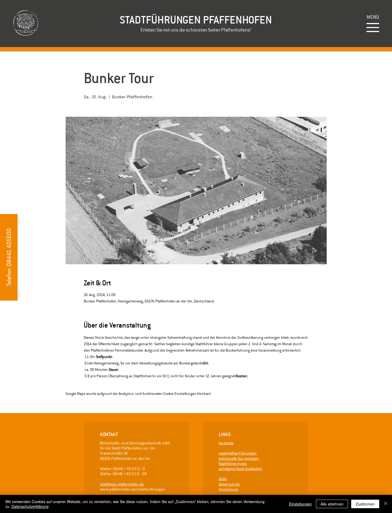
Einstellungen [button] (300, 504)
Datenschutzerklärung (30, 506)
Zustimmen (365, 504)
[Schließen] (385, 504)
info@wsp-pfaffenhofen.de (122, 484)
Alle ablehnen (332, 504)
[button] (373, 17)
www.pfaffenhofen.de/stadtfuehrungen (132, 489)
